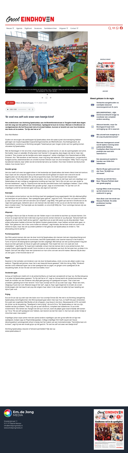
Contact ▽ (74, 28)
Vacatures (38, 28)
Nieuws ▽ (10, 28)
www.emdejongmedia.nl (13, 428)
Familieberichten (50, 28)
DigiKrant (28, 28)
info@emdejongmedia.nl (13, 425)
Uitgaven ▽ (63, 28)
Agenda (19, 28)
